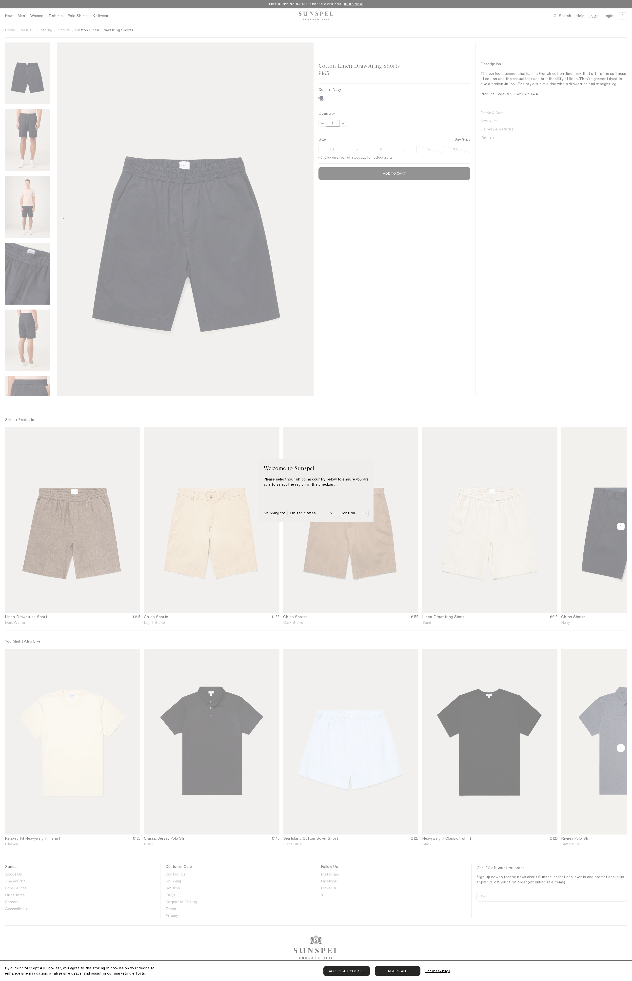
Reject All (397, 971)
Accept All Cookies (347, 971)
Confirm (347, 513)
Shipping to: (274, 513)
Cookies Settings (437, 971)
